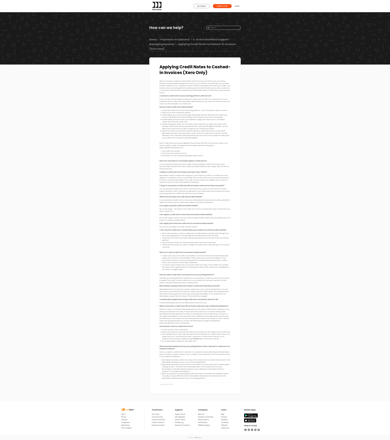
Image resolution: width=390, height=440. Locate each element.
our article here (185, 104)
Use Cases (155, 414)
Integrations (125, 422)
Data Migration (180, 417)
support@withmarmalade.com (171, 148)
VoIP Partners (202, 422)
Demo (123, 414)
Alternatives (125, 425)
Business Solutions (158, 425)
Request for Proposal (182, 425)
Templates (225, 422)
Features (124, 420)
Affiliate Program (204, 425)
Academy (224, 420)
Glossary (224, 417)
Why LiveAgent (126, 428)
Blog (222, 414)
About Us (201, 414)
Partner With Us (203, 420)
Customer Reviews (158, 420)
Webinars (224, 425)
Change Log (179, 422)
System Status (180, 420)
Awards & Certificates (205, 417)
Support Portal (180, 414)
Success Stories (157, 417)
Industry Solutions (158, 422)
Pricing (123, 417)
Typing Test (225, 428)
